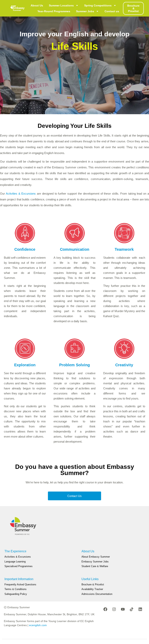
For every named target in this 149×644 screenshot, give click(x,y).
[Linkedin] (140, 609)
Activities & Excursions (21, 193)
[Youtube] (123, 609)
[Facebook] (105, 609)
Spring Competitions (98, 5)
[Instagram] (114, 609)
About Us (37, 5)
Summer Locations (61, 5)
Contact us (112, 11)
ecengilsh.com (38, 625)
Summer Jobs (85, 11)
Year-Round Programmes (53, 11)
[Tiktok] (131, 609)
